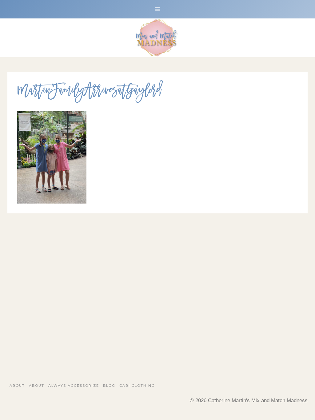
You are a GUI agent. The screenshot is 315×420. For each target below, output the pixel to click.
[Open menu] (157, 9)
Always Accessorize (73, 385)
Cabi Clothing (137, 385)
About (17, 385)
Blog (109, 385)
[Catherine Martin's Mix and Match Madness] (157, 37)
